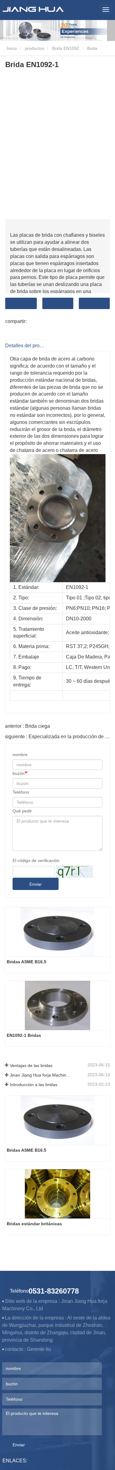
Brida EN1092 (65, 48)
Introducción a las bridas (33, 1084)
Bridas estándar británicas (34, 1223)
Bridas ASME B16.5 (26, 961)
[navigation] (106, 9)
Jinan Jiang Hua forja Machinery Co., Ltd (41, 1075)
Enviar (35, 884)
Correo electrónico (57, 303)
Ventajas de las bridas (31, 1065)
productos (34, 48)
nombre (20, 754)
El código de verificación (36, 860)
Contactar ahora (21, 303)
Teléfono (21, 792)
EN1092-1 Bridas (24, 1035)
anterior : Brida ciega (27, 726)
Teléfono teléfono (94, 303)
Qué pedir (22, 810)
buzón (19, 773)
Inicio (11, 48)
